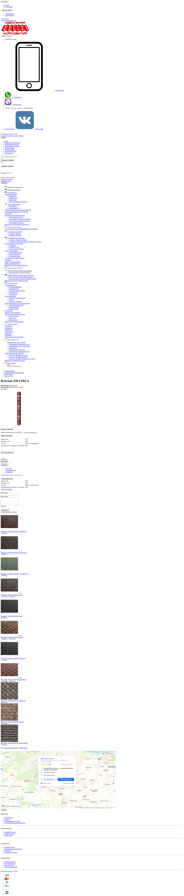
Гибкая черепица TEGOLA (17, 202)
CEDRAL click (13, 247)
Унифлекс (8, 330)
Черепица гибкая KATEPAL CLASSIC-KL (14, 574)
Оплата (7, 819)
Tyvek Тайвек (13, 316)
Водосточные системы (12, 146)
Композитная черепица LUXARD (16, 212)
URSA (11, 300)
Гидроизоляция (10, 150)
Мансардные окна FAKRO (16, 342)
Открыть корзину (6, 179)
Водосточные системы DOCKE (19, 272)
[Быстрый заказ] (9, 465)
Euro (7, 5)
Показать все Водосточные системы (16, 280)
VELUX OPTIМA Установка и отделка (21, 359)
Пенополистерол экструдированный (17, 303)
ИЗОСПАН (12, 320)
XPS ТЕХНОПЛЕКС (16, 305)
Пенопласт (9, 311)
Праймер (8, 335)
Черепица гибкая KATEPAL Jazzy (12, 595)
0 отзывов (4, 389)
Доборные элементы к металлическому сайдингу (25, 242)
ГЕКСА (14, 385)
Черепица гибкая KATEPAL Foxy (12, 616)
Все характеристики (7, 452)
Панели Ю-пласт (14, 256)
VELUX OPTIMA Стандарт (18, 355)
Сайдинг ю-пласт (14, 233)
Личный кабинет (10, 862)
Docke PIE (12, 200)
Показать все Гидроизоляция (14, 337)
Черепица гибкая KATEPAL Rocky (12, 637)
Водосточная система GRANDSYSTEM (22, 279)
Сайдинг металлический (16, 238)
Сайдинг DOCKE (14, 235)
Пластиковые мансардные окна (19, 346)
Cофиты (8, 260)
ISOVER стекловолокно (16, 298)
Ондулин (8, 213)
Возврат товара (10, 834)
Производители (10, 847)
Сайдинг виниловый (14, 232)
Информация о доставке (12, 821)
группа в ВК (38, 129)
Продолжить (5, 510)
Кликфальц (12, 206)
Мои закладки (9, 865)
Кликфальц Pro (14, 208)
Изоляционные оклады (16, 350)
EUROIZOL (13, 294)
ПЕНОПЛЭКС (13, 307)
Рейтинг (3, 506)
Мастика (8, 333)
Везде (6, 141)
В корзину (4, 465)
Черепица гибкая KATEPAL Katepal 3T (13, 658)
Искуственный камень (13, 262)
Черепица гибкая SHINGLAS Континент (14, 743)
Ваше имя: (4, 493)
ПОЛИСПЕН (13, 309)
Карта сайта (8, 835)
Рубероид (8, 326)
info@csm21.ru (10, 129)
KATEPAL (12, 196)
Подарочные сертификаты (13, 849)
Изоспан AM (9, 748)
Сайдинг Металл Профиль (17, 240)
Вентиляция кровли (15, 217)
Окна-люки (12, 348)
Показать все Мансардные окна (15, 360)
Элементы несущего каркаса (15, 258)
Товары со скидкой (11, 852)
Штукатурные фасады (12, 263)
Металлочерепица (13, 190)
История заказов (10, 863)
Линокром (9, 328)
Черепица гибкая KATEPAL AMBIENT (13, 531)
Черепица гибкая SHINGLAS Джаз (12, 722)
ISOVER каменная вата (16, 290)
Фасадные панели (11, 251)
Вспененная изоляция (12, 312)
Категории (4, 183)
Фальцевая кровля (13, 204)
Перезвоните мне (11, 39)
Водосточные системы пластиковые (19, 271)
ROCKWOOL (13, 289)
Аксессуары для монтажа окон (19, 351)
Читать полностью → (31, 432)
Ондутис (11, 318)
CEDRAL (12, 245)
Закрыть (4, 810)
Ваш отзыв (4, 496)
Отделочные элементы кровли (19, 221)
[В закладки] (1, 458)
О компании (9, 817)
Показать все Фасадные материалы (16, 265)
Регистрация (9, 15)
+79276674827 (59, 90)
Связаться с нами (10, 832)
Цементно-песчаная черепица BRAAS (18, 210)
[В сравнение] (3, 458)
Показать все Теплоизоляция (14, 321)
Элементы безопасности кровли (19, 219)
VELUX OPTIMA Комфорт (18, 357)
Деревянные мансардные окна (19, 344)
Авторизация (9, 14)
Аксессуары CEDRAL (16, 249)
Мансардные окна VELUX (14, 353)
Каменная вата (10, 285)
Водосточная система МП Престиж (20, 277)
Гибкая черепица (11, 194)
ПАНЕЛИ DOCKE (15, 252)
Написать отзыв (6, 489)
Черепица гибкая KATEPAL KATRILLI (13, 679)
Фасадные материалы (12, 144)
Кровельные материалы (12, 143)
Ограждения (9, 153)
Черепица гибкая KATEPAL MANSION (14, 552)
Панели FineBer (14, 254)
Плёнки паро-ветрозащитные (15, 314)
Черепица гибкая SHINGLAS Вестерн (13, 701)
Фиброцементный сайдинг (14, 243)
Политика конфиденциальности (15, 823)
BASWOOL (12, 292)
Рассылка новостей (11, 867)
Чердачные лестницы (16, 223)
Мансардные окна (10, 151)
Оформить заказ (6, 181)
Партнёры (8, 851)
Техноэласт (9, 331)
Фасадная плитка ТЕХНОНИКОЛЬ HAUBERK (21, 229)
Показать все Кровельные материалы (17, 224)
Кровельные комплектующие (15, 215)
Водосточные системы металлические (20, 275)
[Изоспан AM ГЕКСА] (19, 426)
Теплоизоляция (10, 148)
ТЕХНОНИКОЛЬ (14, 287)
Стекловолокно (10, 296)
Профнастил (12, 192)
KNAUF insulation (14, 301)
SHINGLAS (12, 198)
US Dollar (8, 7)
